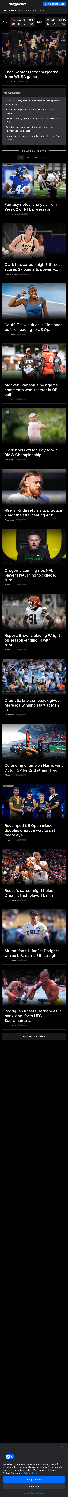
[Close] (62, 1447)
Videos (46, 157)
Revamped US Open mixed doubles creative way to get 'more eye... (30, 830)
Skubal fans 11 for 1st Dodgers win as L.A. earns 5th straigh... (32, 953)
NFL (21, 10)
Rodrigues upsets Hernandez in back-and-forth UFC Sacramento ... (33, 1016)
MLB (42, 10)
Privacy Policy (31, 1473)
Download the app (55, 4)
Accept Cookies (34, 1479)
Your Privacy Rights (34, 1493)
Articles (32, 157)
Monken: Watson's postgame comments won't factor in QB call (31, 390)
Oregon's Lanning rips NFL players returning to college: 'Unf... (30, 575)
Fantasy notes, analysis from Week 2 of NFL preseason (31, 207)
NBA (28, 10)
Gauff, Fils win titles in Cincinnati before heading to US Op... (34, 327)
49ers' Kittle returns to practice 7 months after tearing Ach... (33, 512)
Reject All (34, 1486)
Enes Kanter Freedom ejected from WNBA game (32, 74)
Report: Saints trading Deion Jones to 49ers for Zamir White (33, 138)
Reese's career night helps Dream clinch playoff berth (29, 893)
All (20, 157)
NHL (35, 10)
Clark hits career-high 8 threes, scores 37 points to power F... (33, 267)
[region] (34, 1470)
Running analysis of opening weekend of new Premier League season (30, 129)
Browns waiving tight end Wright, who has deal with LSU (33, 120)
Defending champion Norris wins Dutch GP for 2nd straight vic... (34, 768)
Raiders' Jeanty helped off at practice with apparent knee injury (33, 102)
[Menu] (4, 4)
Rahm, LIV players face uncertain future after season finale (34, 111)
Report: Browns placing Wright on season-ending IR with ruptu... (32, 640)
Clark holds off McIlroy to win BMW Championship (31, 452)
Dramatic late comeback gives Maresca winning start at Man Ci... (32, 705)
